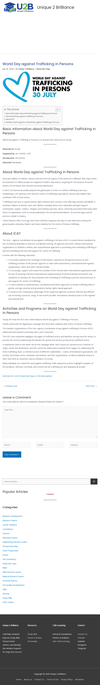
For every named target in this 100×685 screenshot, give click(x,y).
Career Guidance (10, 524)
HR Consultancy (9, 559)
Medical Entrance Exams (13, 576)
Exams (5, 555)
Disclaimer (79, 679)
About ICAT (10, 119)
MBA (5, 567)
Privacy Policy (67, 679)
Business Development (12, 516)
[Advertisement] (50, 34)
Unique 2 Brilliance (55, 7)
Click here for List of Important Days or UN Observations (27, 376)
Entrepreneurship (10, 546)
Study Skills (7, 598)
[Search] (93, 481)
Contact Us (82, 634)
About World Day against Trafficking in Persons (24, 116)
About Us (28, 679)
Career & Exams (35, 637)
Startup (6, 593)
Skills (5, 589)
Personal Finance (10, 580)
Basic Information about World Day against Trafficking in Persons (31, 113)
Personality (32, 641)
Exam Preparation (10, 550)
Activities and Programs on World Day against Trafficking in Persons (33, 122)
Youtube (81, 637)
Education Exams (10, 537)
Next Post (91, 386)
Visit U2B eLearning (61, 641)
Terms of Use (53, 679)
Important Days (43, 69)
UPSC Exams (8, 602)
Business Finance (10, 520)
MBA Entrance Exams (12, 572)
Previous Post (10, 386)
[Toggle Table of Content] (57, 109)
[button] (87, 7)
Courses (6, 533)
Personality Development (13, 585)
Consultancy (8, 529)
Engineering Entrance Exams (15, 542)
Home (18, 679)
